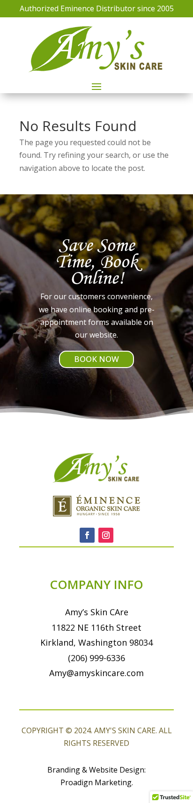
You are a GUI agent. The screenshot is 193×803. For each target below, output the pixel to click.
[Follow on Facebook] (87, 535)
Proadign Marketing (96, 782)
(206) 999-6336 (96, 657)
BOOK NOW (96, 359)
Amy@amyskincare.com (96, 672)
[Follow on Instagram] (105, 535)
